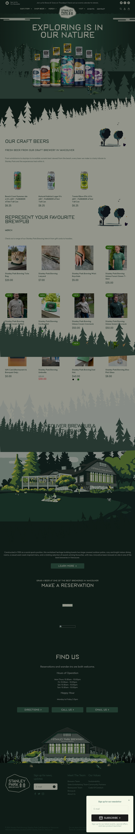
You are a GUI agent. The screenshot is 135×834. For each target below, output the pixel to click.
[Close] (129, 800)
